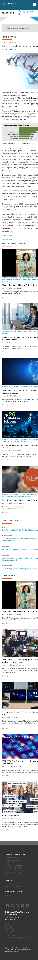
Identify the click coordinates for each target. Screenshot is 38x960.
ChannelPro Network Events (14, 884)
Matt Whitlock (17, 451)
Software (5, 281)
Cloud (4, 239)
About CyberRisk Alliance (13, 860)
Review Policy (9, 925)
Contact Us (8, 923)
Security (9, 239)
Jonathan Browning (18, 503)
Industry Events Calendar (13, 886)
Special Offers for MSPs (13, 872)
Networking (23, 279)
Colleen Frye (19, 43)
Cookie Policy (9, 933)
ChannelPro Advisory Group (13, 867)
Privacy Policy (9, 930)
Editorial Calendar (11, 863)
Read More (5, 297)
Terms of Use (9, 928)
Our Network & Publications (14, 865)
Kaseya (34, 98)
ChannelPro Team (18, 288)
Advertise (8, 895)
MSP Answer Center (24, 332)
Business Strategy (26, 278)
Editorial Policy (10, 935)
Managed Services (13, 279)
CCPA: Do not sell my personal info (16, 938)
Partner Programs (8, 441)
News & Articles (10, 37)
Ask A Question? (10, 875)
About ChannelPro (11, 858)
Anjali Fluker (16, 396)
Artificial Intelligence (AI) (10, 278)
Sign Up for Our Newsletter (14, 870)
